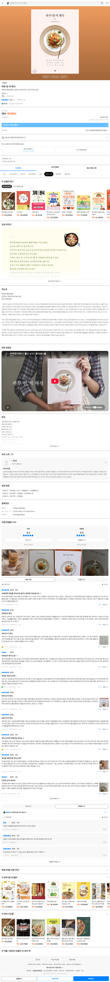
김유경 (4, 93)
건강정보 (20, 493)
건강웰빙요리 (34, 491)
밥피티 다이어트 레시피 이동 (23, 932)
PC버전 (55, 971)
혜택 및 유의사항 (28, 544)
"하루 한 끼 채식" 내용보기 (55, 638)
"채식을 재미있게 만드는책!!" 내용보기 (55, 763)
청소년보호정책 (48, 971)
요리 (18, 491)
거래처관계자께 (69, 971)
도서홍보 (77, 971)
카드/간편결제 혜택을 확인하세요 (96, 130)
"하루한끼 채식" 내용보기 (55, 617)
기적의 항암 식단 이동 (53, 894)
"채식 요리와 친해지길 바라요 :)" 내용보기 (55, 742)
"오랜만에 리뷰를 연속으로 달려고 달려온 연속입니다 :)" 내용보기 (55, 597)
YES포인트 (5, 117)
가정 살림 (12, 491)
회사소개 (61, 971)
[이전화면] (2, 3)
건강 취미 (12, 493)
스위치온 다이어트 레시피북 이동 (23, 894)
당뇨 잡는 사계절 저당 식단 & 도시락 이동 (68, 895)
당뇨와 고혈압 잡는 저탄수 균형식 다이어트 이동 (98, 895)
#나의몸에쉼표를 (18, 186)
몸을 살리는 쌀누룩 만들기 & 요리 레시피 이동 (68, 932)
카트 (107, 3)
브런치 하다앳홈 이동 (83, 895)
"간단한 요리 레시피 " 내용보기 (55, 785)
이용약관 (28, 971)
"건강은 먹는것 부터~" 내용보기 (55, 680)
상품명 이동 (8, 205)
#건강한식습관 (7, 186)
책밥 (3, 96)
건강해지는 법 (28, 493)
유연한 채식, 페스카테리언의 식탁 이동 (38, 932)
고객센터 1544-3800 (34, 964)
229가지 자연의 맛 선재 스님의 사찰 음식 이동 (38, 895)
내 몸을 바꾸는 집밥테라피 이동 (8, 894)
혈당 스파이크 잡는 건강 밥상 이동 (53, 932)
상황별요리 (24, 491)
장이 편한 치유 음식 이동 (8, 932)
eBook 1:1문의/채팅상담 (73, 964)
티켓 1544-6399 (47, 964)
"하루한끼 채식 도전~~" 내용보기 (55, 660)
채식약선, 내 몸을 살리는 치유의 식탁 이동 (83, 931)
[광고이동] (102, 3)
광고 (82, 971)
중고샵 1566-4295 (59, 964)
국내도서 (5, 491)
